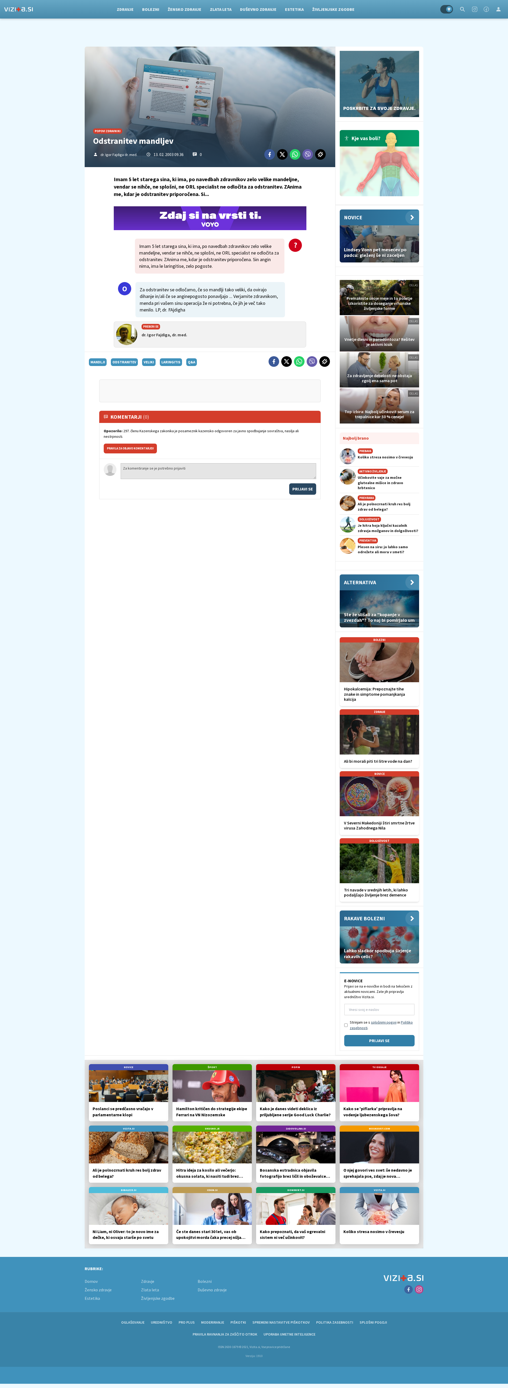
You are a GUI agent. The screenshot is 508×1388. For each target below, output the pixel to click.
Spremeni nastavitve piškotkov (281, 1322)
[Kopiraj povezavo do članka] (320, 154)
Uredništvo (161, 1322)
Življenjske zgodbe (333, 9)
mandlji (97, 362)
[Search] (462, 9)
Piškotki (238, 1322)
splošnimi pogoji (384, 1022)
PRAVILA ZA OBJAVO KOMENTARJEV (130, 448)
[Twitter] (282, 154)
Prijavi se (302, 489)
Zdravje (125, 9)
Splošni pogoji (373, 1322)
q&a (191, 362)
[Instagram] (474, 9)
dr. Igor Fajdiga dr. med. (119, 154)
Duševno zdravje (258, 9)
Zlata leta (221, 9)
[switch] (446, 9)
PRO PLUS (187, 1322)
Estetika (294, 9)
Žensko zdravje (184, 9)
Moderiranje (212, 1322)
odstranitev (124, 362)
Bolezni (150, 9)
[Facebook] (486, 9)
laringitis (170, 362)
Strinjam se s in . (381, 1025)
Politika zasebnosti (334, 1322)
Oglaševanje (132, 1322)
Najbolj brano (356, 438)
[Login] (498, 9)
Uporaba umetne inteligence (289, 1334)
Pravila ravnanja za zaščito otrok (225, 1334)
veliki (149, 362)
